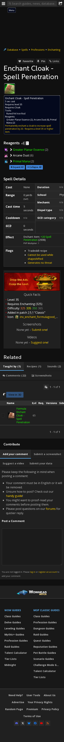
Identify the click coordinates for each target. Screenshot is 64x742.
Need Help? (16, 695)
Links (56, 61)
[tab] (12, 366)
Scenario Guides (43, 659)
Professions (38, 49)
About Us (49, 695)
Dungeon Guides (43, 628)
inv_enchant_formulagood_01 (39, 317)
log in (32, 572)
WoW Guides (12, 610)
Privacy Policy (50, 709)
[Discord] (16, 723)
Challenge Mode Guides (47, 665)
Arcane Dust (40, 119)
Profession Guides (16, 640)
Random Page (14, 709)
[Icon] (9, 88)
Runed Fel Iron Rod (15, 113)
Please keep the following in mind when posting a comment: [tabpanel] (32, 523)
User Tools (33, 695)
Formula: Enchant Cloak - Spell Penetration (23, 415)
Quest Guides (42, 640)
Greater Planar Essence (18, 119)
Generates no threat (40, 262)
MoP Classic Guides (46, 610)
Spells (24, 49)
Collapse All (35, 167)
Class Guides (12, 616)
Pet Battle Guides (44, 652)
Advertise (18, 702)
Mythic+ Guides (14, 634)
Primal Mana (21, 161)
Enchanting (54, 49)
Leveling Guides (14, 628)
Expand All (18, 167)
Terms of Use (32, 716)
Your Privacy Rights (40, 702)
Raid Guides (11, 646)
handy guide (14, 496)
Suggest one (39, 342)
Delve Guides (12, 622)
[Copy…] (46, 387)
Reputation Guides (45, 646)
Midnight (10, 665)
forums (51, 509)
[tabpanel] (32, 409)
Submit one (39, 330)
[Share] (60, 3)
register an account (47, 572)
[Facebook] (35, 723)
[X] (22, 723)
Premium (32, 709)
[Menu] (3, 3)
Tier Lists (10, 659)
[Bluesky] (29, 723)
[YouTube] (41, 723)
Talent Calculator (15, 652)
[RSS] (47, 723)
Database (12, 49)
